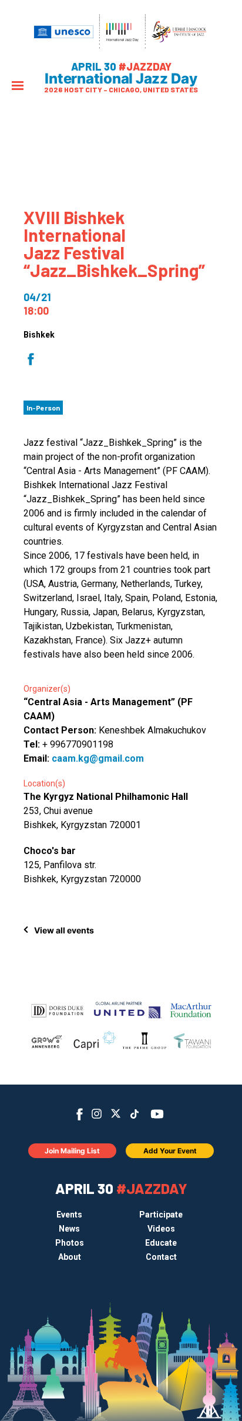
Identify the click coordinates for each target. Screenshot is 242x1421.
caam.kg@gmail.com (98, 758)
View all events (64, 930)
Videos (161, 1228)
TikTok (134, 1114)
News (69, 1228)
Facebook (79, 1114)
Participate (161, 1214)
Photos (69, 1242)
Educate (161, 1242)
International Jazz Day (121, 79)
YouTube (157, 1114)
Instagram (96, 1113)
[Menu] (17, 87)
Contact (161, 1257)
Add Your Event (170, 1150)
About (69, 1257)
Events (69, 1214)
